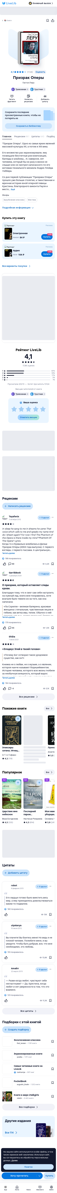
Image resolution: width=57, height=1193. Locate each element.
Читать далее (8, 553)
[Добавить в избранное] (47, 20)
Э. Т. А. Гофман (9, 755)
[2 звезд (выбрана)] (18, 72)
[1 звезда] (14, 409)
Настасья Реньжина (33, 819)
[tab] (7, 137)
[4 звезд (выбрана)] (23, 72)
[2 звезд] (21, 409)
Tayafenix (14, 516)
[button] (28, 48)
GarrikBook (15, 572)
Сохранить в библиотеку (28, 126)
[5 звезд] (25, 72)
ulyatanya (16, 925)
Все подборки (27, 1107)
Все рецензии (27, 696)
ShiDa (12, 636)
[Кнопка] (18, 719)
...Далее (14, 1160)
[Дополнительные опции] (39, 1175)
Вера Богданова (10, 819)
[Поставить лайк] (4, 564)
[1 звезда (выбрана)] (15, 72)
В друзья (45, 518)
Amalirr (15, 968)
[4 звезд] (36, 409)
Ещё (13, 189)
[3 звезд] (28, 409)
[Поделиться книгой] (52, 20)
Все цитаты (26, 1011)
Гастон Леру (29, 82)
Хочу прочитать (19, 1175)
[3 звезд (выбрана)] (20, 72)
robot (14, 885)
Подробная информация (16, 207)
